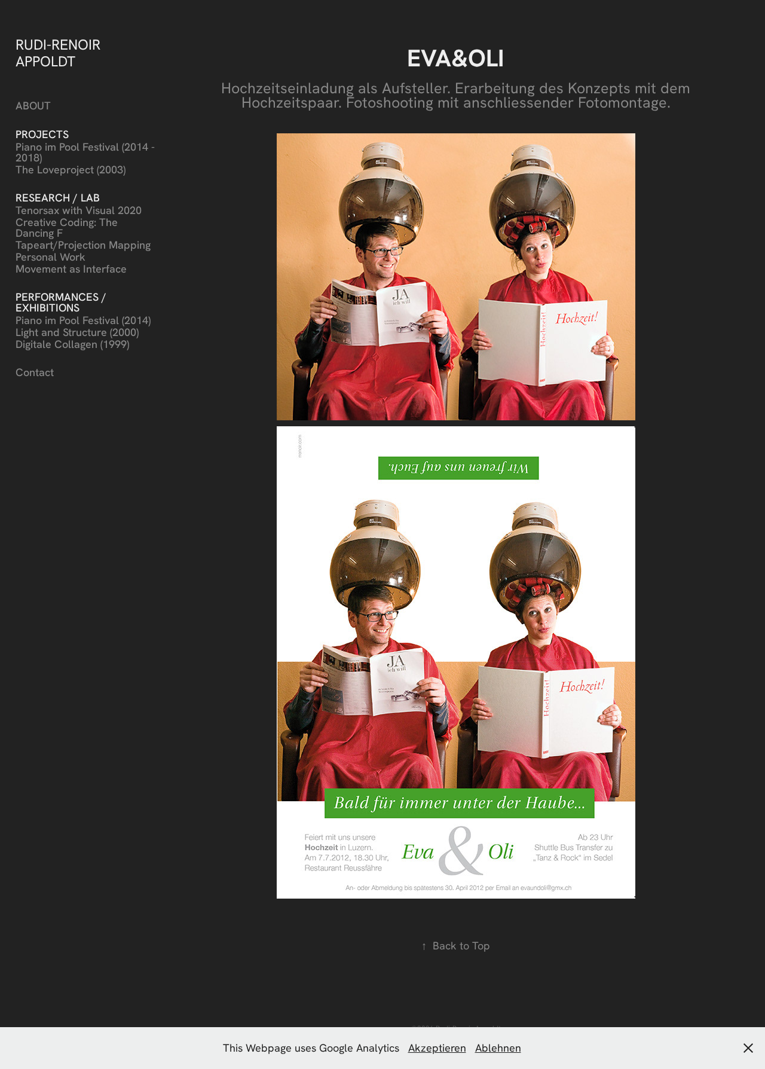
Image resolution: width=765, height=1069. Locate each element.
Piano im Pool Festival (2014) (83, 320)
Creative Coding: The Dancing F (67, 227)
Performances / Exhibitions (61, 302)
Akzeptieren (437, 1048)
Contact (35, 372)
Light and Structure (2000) (77, 332)
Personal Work (50, 257)
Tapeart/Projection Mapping (83, 245)
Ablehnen (498, 1048)
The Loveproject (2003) (71, 169)
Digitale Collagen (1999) (72, 344)
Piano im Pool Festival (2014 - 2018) (85, 152)
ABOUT (33, 105)
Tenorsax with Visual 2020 (79, 210)
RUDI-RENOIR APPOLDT (60, 52)
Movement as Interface (71, 269)
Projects (42, 134)
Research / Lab (58, 197)
